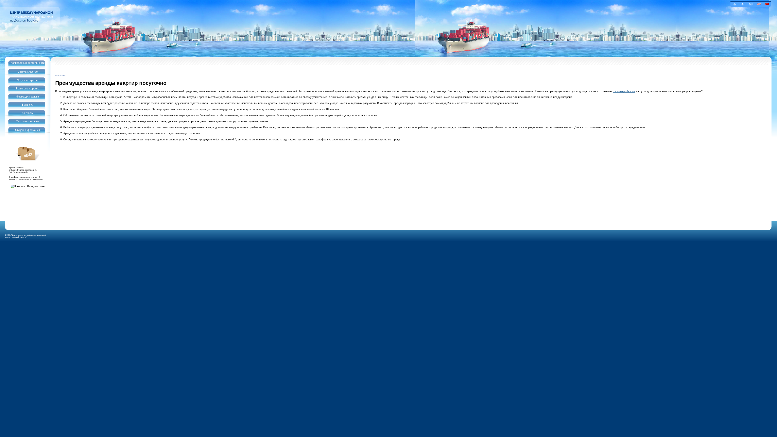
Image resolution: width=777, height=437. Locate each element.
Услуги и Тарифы (27, 80)
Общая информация (27, 130)
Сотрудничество (28, 71)
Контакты (27, 113)
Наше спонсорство (27, 88)
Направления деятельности (28, 62)
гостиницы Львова (624, 91)
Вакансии (27, 104)
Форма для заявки (27, 96)
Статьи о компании (27, 121)
